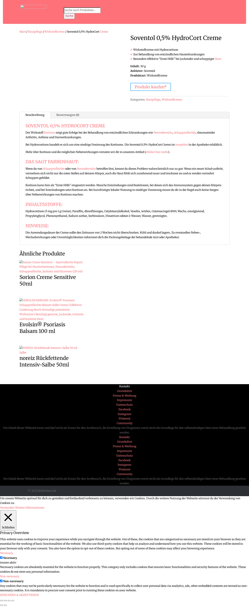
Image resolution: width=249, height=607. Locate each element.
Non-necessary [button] (9, 576)
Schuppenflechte (185, 132)
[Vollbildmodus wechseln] (9, 600)
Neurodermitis (163, 132)
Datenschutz (124, 404)
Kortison (49, 132)
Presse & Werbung (124, 395)
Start (22, 31)
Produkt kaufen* (151, 86)
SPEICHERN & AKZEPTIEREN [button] (19, 595)
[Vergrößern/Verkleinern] (12, 600)
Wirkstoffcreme (54, 31)
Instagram (124, 414)
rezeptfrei (181, 144)
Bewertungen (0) (67, 115)
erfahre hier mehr (157, 152)
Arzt (156, 237)
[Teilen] (5, 600)
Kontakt (124, 386)
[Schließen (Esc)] (1, 600)
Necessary (10, 558)
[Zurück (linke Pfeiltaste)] (1, 605)
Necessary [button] (6, 553)
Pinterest (124, 418)
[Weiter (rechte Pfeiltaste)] (5, 605)
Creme (104, 31)
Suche (69, 15)
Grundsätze (124, 391)
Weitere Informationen (29, 507)
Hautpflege (35, 31)
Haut (218, 59)
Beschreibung (35, 115)
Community (124, 423)
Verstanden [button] (7, 507)
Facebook (124, 409)
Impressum (124, 400)
